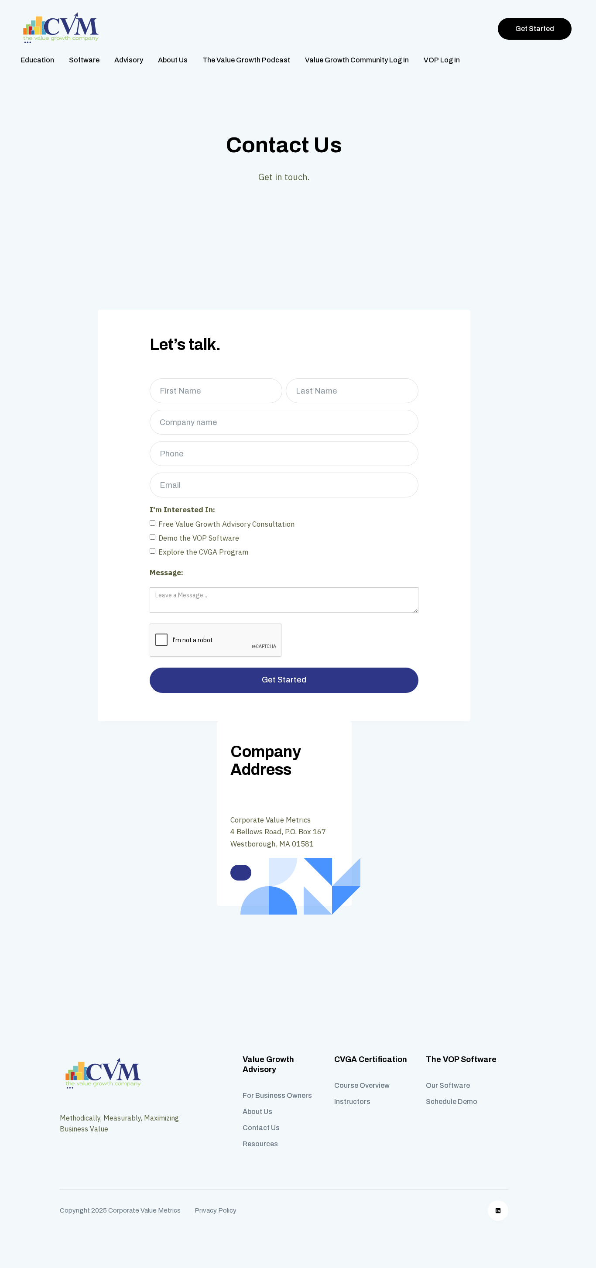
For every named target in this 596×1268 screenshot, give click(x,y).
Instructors (352, 1101)
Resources (260, 1144)
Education (37, 60)
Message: (166, 572)
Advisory (128, 60)
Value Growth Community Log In (357, 60)
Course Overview (362, 1085)
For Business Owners (277, 1095)
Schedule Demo (451, 1101)
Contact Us (261, 1127)
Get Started (534, 28)
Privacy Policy (215, 1210)
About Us (173, 60)
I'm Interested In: (182, 509)
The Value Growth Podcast (246, 60)
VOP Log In (442, 60)
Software (84, 60)
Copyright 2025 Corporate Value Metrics (120, 1210)
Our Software (448, 1085)
